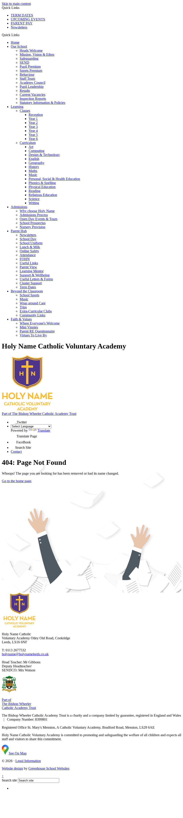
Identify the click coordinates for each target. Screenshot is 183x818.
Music (33, 175)
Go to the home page (16, 481)
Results (25, 90)
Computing (36, 151)
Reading (34, 191)
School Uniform (31, 243)
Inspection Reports (33, 98)
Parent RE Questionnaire (37, 331)
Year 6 (33, 139)
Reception (36, 115)
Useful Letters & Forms (36, 279)
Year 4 (33, 131)
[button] (21, 34)
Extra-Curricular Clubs (36, 311)
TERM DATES (22, 15)
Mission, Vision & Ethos (37, 54)
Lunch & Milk (30, 247)
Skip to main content (16, 4)
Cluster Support (31, 283)
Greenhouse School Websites (48, 768)
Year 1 (33, 119)
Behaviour (27, 74)
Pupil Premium (30, 66)
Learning (17, 107)
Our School (19, 46)
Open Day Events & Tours (38, 219)
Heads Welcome (31, 50)
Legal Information (28, 761)
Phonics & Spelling (42, 183)
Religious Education (43, 195)
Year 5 (33, 135)
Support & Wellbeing (35, 275)
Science (34, 199)
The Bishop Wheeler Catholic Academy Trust (39, 414)
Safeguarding (29, 58)
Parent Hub (19, 231)
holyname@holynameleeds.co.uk (25, 654)
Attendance (28, 255)
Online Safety (29, 251)
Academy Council (32, 82)
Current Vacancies (32, 94)
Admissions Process (34, 215)
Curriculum (28, 143)
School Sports (29, 295)
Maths (33, 171)
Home (15, 42)
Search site (9, 780)
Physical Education (42, 187)
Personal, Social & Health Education (54, 179)
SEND (24, 62)
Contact (16, 451)
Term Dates (28, 287)
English (34, 159)
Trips (23, 307)
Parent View (28, 267)
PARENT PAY (22, 23)
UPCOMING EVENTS (28, 19)
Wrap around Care (33, 303)
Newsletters (19, 27)
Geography (36, 163)
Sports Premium (31, 70)
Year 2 (33, 123)
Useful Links (29, 263)
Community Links (32, 315)
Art (31, 147)
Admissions (19, 207)
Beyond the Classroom (27, 291)
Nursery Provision (32, 227)
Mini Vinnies (29, 327)
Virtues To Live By (33, 335)
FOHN (25, 259)
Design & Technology (44, 155)
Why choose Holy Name (37, 211)
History (34, 167)
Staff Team (27, 78)
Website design (12, 768)
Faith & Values (21, 319)
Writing (34, 203)
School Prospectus (33, 223)
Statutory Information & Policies (42, 103)
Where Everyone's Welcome (40, 323)
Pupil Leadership (32, 86)
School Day (28, 239)
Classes (25, 111)
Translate (43, 430)
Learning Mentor (32, 271)
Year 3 (33, 127)
